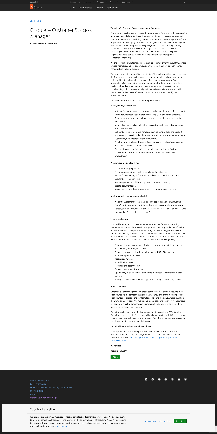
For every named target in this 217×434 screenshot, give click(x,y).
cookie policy (61, 426)
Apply (115, 357)
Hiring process (85, 7)
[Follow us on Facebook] (152, 380)
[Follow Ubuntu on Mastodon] (145, 380)
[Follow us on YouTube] (178, 380)
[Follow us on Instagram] (165, 380)
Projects (34, 394)
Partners (100, 2)
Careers (113, 2)
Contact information (39, 380)
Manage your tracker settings (43, 398)
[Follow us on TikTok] (172, 380)
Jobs (72, 7)
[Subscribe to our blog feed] (185, 380)
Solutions (87, 2)
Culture (99, 7)
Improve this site (37, 391)
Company (126, 2)
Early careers (112, 7)
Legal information (38, 384)
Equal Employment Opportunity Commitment (51, 387)
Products (73, 2)
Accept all (180, 421)
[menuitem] (74, 2)
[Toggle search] (185, 2)
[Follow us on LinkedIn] (159, 380)
